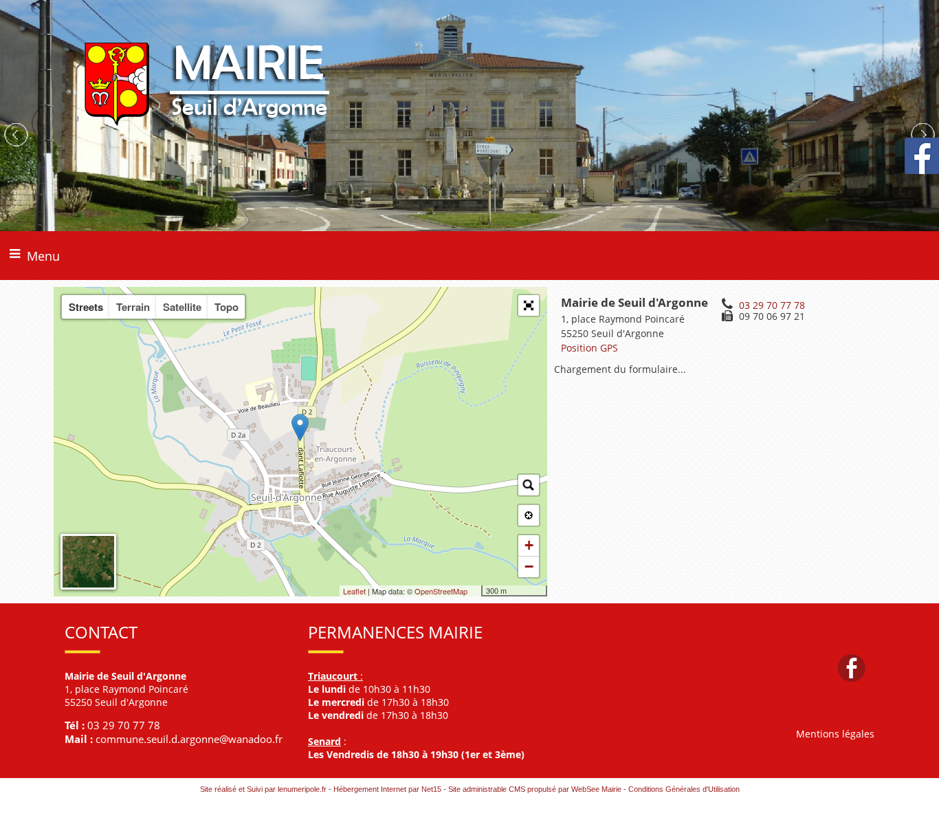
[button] (528, 305)
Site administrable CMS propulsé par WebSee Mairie (534, 789)
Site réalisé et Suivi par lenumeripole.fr (263, 789)
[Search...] (528, 485)
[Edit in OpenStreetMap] (476, 590)
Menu (43, 256)
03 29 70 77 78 (772, 305)
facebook (851, 667)
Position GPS (589, 347)
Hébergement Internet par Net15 (387, 789)
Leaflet (354, 590)
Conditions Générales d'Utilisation (684, 789)
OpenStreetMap (441, 590)
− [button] (528, 566)
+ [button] (528, 545)
